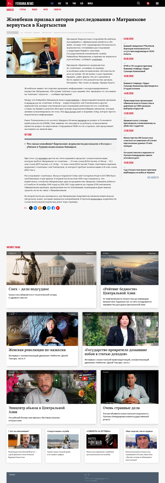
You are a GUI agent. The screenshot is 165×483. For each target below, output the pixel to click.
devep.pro (94, 480)
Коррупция (28, 32)
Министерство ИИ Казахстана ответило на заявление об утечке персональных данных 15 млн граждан (140, 141)
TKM (74, 3)
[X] (31, 208)
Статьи (23, 9)
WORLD (90, 3)
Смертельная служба (58, 431)
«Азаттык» (97, 59)
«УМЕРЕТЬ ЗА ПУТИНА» (98, 431)
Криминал (36, 32)
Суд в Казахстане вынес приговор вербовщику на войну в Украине (140, 171)
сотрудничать (72, 100)
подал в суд (32, 103)
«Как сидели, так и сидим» (139, 431)
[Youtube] (58, 208)
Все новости (153, 177)
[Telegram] (49, 208)
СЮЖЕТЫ (57, 9)
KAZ (52, 3)
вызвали (82, 120)
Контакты (12, 474)
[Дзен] (44, 208)
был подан (70, 111)
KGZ (59, 3)
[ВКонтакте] (35, 208)
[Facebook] (53, 208)
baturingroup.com (100, 478)
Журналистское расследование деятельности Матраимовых (74, 32)
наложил (43, 158)
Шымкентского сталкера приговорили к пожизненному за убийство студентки (139, 123)
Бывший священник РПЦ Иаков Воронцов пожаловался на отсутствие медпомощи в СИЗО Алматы (139, 49)
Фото (45, 9)
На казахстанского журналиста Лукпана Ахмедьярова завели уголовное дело (139, 155)
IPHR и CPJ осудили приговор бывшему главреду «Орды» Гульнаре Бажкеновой (138, 68)
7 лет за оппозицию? (18, 431)
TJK (67, 3)
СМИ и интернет (47, 32)
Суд (21, 32)
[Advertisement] (82, 229)
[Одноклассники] (40, 208)
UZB (81, 3)
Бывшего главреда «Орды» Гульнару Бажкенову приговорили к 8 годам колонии (141, 86)
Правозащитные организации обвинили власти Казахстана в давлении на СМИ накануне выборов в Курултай (139, 104)
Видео (34, 9)
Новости (10, 9)
